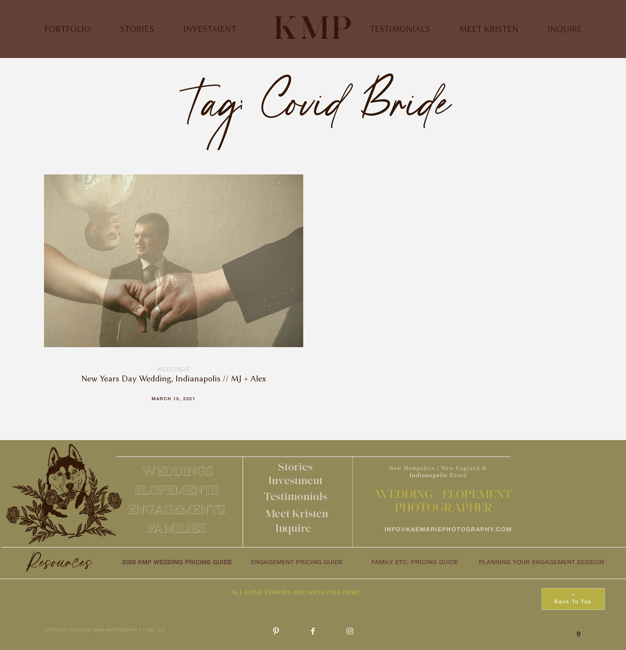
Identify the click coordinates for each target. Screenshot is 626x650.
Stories (295, 466)
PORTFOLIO (67, 29)
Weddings (173, 369)
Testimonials (296, 496)
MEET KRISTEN (488, 29)
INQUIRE (565, 29)
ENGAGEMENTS (177, 509)
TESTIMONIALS (400, 29)
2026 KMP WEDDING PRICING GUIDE (177, 562)
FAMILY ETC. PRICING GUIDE (414, 562)
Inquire (293, 528)
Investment (295, 480)
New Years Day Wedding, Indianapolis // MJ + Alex (173, 295)
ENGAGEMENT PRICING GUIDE (297, 562)
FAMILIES (177, 528)
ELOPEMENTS (177, 490)
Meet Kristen (297, 513)
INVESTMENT (209, 29)
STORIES (137, 29)
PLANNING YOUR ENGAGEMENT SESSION (541, 562)
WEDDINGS (177, 471)
